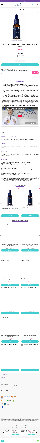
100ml (23, 55)
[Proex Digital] (26, 425)
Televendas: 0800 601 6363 (6, 382)
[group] (20, 27)
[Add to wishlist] (37, 12)
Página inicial (18, 9)
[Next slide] (39, 202)
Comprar (10, 215)
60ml (20, 55)
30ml (16, 55)
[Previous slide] (1, 202)
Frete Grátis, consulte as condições (20, 1)
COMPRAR (20, 64)
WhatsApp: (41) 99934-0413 (5, 384)
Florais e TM (22, 9)
